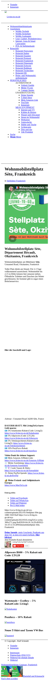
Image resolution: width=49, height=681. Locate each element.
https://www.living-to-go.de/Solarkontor (22, 433)
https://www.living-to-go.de (22, 470)
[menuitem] (27, 26)
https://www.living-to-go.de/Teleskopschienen (18, 444)
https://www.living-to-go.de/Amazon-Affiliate (24, 460)
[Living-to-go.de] (12, 17)
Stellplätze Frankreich (16, 181)
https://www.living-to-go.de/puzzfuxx (21, 451)
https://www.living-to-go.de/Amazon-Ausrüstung (24, 464)
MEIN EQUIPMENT (25, 107)
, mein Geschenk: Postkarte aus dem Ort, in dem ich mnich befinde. (24, 534)
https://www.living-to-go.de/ (21, 438)
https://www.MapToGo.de (16, 485)
